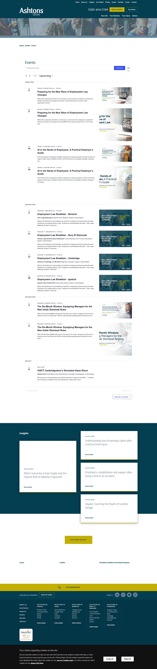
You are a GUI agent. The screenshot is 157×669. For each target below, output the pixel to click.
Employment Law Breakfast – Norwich (57, 214)
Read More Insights (78, 540)
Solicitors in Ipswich (42, 606)
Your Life (104, 16)
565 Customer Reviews (26, 639)
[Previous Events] (26, 76)
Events (127, 2)
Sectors (135, 16)
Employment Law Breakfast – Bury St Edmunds (62, 235)
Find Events (119, 68)
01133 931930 (58, 623)
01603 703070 (76, 623)
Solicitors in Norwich (77, 606)
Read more (28, 487)
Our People (99, 2)
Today (35, 75)
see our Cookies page (65, 660)
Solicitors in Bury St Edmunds (94, 606)
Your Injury (126, 16)
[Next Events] (30, 76)
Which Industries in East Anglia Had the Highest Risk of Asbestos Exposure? (45, 475)
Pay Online (131, 9)
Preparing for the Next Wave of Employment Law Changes (62, 93)
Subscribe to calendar (121, 397)
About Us (84, 2)
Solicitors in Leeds (59, 606)
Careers (114, 2)
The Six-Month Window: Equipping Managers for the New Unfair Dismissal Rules (64, 308)
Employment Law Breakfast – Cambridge (58, 258)
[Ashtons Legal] (31, 11)
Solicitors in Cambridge (112, 606)
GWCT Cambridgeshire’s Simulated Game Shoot (62, 370)
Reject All (127, 659)
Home (77, 2)
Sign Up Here (46, 595)
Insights (91, 2)
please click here (37, 663)
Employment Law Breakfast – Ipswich (56, 279)
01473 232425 (41, 623)
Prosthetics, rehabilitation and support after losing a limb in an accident (108, 474)
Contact (134, 2)
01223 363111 (111, 625)
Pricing (107, 2)
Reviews (120, 2)
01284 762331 (93, 627)
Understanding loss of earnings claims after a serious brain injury (108, 443)
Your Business (115, 16)
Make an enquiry (117, 9)
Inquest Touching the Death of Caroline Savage (106, 506)
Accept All (109, 659)
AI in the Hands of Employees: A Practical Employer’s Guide (65, 151)
